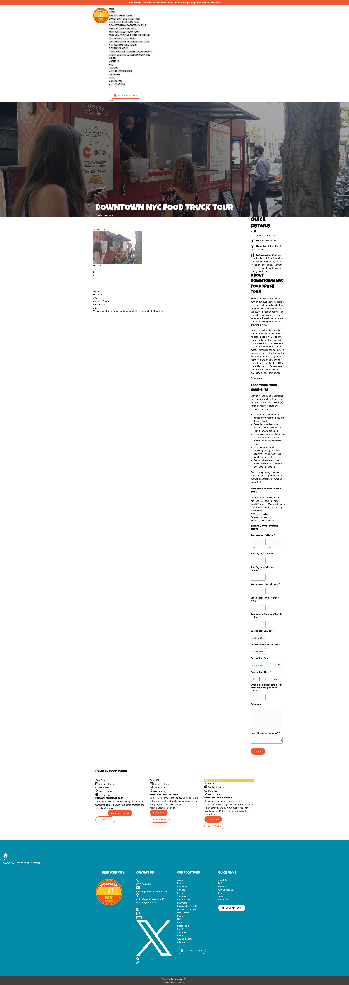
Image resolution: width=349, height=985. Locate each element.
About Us (222, 880)
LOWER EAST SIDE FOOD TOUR (124, 18)
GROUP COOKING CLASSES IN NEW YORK (129, 54)
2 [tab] (93, 272)
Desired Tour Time (261, 672)
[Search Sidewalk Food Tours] (112, 89)
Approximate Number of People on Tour (266, 615)
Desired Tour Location (262, 631)
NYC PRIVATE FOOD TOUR (122, 38)
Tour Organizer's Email (263, 553)
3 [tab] (93, 275)
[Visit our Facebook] (137, 910)
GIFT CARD (114, 74)
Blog (220, 893)
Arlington (181, 942)
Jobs (220, 896)
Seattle (180, 935)
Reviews (222, 886)
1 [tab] (93, 269)
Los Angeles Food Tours (188, 906)
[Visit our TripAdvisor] (139, 918)
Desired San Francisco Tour (265, 644)
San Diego (182, 929)
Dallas (180, 893)
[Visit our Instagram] (138, 914)
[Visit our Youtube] (137, 963)
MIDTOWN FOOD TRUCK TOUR (124, 32)
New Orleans (183, 912)
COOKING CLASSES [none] (118, 48)
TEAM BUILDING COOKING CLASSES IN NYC (130, 51)
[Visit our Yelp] (137, 959)
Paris (179, 922)
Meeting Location (261, 514)
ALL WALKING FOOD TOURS (123, 45)
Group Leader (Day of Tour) (265, 584)
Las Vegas (182, 903)
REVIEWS (113, 68)
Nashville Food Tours (187, 909)
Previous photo (99, 229)
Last (270, 547)
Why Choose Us (225, 890)
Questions (257, 704)
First (253, 547)
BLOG (112, 77)
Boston (180, 883)
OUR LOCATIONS (188, 872)
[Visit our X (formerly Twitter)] (154, 955)
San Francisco (184, 899)
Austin (180, 880)
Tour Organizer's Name (263, 535)
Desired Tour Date (260, 658)
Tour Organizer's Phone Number (262, 569)
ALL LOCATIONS (117, 84)
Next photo (97, 265)
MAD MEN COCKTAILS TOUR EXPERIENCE (129, 35)
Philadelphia (183, 926)
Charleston (182, 886)
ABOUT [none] (112, 58)
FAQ (111, 64)
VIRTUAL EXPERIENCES (120, 71)
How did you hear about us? (265, 733)
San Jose (181, 932)
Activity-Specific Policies (264, 521)
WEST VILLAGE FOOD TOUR (122, 28)
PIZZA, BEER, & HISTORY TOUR (124, 22)
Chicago (181, 890)
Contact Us (223, 899)
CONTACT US (115, 81)
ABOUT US (114, 61)
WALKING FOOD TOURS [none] (120, 15)
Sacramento (183, 896)
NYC (5, 860)
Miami (180, 916)
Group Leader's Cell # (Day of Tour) (265, 599)
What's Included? (261, 517)
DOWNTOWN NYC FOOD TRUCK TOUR (127, 25)
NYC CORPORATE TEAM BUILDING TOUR (129, 41)
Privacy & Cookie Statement (174, 982)
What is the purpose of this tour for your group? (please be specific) (266, 688)
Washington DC (184, 939)
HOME (112, 12)
